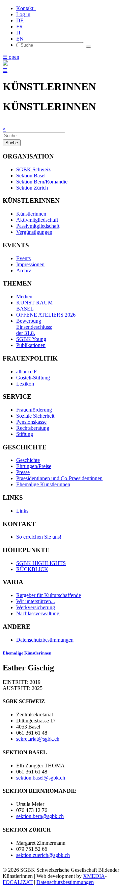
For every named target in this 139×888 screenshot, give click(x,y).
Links (22, 511)
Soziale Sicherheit (35, 416)
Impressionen (30, 264)
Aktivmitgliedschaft (37, 220)
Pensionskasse (31, 422)
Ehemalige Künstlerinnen (43, 484)
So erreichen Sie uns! (38, 537)
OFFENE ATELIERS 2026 (46, 315)
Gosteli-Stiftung (33, 377)
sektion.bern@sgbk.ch (40, 816)
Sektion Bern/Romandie (41, 181)
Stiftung (24, 434)
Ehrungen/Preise (33, 466)
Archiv (23, 270)
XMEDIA (94, 876)
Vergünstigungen (34, 232)
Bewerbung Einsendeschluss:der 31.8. (34, 327)
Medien (24, 296)
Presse (23, 472)
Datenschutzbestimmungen (45, 640)
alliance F (26, 371)
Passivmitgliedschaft (37, 226)
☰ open (11, 57)
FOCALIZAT (18, 882)
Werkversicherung (35, 607)
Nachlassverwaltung (37, 613)
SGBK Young (31, 339)
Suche (11, 142)
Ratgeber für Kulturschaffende (48, 595)
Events (23, 258)
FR (19, 26)
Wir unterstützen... (35, 601)
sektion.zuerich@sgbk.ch (43, 855)
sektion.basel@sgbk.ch (40, 778)
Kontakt (26, 8)
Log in (23, 14)
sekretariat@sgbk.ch (37, 739)
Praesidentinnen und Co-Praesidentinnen (59, 478)
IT (18, 32)
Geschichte (28, 460)
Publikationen (31, 345)
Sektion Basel (31, 175)
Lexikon (25, 384)
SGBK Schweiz (33, 169)
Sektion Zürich (32, 188)
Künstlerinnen (31, 214)
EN (20, 39)
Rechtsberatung (32, 428)
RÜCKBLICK (32, 569)
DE (20, 20)
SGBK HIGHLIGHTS (41, 563)
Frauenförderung (34, 410)
